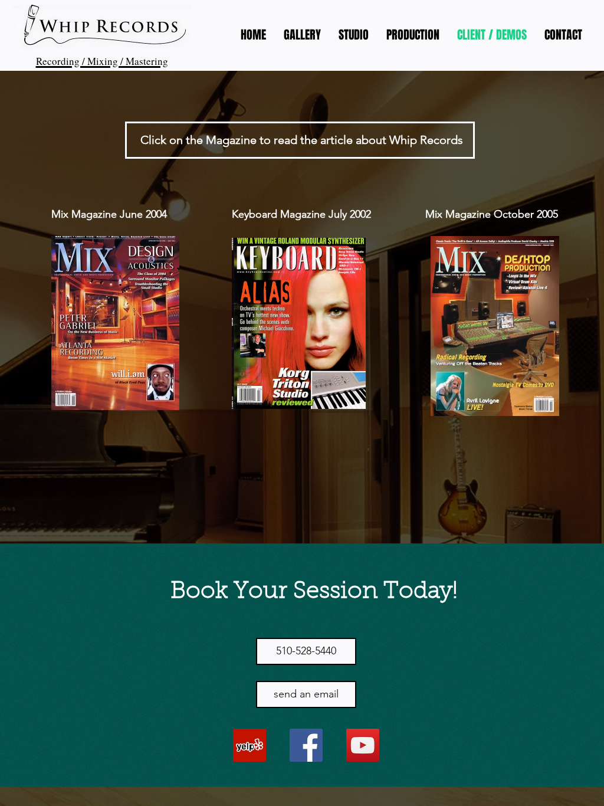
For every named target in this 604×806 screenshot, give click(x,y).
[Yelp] (249, 745)
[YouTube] (362, 745)
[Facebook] (306, 745)
